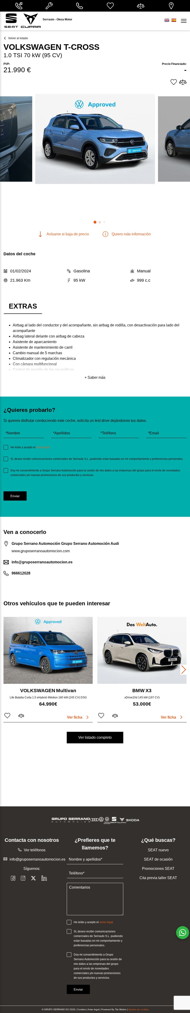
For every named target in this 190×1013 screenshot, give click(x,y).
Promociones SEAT (158, 869)
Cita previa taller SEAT (158, 878)
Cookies (81, 1009)
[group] (95, 139)
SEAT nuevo (158, 850)
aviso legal (43, 447)
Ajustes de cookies (138, 1009)
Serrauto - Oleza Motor (57, 19)
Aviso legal (93, 1009)
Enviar (15, 496)
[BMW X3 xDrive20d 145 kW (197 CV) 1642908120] (142, 650)
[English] (167, 20)
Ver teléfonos (34, 850)
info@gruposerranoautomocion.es (37, 859)
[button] (95, 222)
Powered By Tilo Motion (114, 1009)
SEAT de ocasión (158, 859)
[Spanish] (173, 20)
